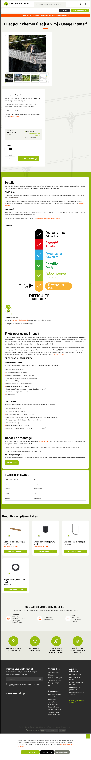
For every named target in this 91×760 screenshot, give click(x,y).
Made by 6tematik (66, 727)
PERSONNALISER (62, 752)
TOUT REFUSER (47, 752)
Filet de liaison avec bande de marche (47, 218)
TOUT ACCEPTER (30, 752)
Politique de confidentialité (37, 727)
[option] (6, 149)
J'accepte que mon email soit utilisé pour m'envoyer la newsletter (24, 684)
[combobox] (50, 4)
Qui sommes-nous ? (75, 674)
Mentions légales (24, 727)
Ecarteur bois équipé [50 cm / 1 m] (14, 543)
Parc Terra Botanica (59, 354)
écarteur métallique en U (20, 320)
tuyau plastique (43, 441)
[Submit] (36, 4)
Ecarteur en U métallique (74, 542)
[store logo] (16, 4)
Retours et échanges (55, 678)
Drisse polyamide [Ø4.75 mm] (44, 543)
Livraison (51, 675)
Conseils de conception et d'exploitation (52, 702)
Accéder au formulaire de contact (76, 619)
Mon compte (81, 4)
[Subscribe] (40, 679)
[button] (9, 78)
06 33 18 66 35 (49, 619)
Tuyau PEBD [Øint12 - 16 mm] (14, 580)
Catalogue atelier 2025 (76, 701)
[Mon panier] (85, 4)
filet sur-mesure (15, 116)
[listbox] (23, 149)
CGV (49, 686)
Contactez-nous (53, 672)
